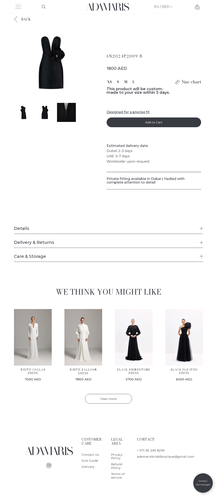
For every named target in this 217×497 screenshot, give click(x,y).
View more (108, 399)
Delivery (88, 467)
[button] (18, 7)
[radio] (109, 82)
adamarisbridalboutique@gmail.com (165, 456)
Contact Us (90, 455)
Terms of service (118, 475)
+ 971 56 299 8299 (151, 450)
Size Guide (90, 460)
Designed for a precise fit (128, 112)
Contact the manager (203, 483)
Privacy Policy (117, 456)
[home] (107, 7)
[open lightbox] (52, 63)
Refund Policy (116, 466)
